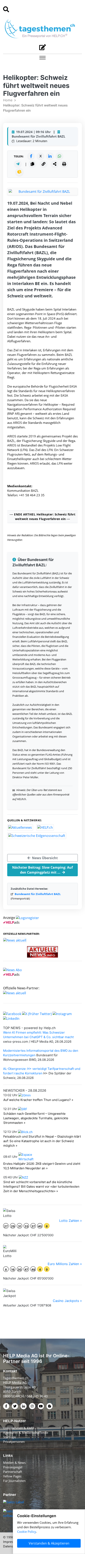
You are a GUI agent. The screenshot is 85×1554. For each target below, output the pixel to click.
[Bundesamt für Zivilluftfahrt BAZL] (42, 191)
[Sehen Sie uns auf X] (37, 1013)
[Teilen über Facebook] (31, 156)
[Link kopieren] (43, 164)
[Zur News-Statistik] (19, 172)
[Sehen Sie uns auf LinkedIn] (11, 1018)
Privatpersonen (14, 1441)
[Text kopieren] (32, 164)
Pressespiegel (12, 1467)
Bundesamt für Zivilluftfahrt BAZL (38, 894)
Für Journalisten (14, 1481)
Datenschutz (12, 1546)
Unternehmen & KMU (18, 1428)
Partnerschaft (12, 1472)
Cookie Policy (26, 1531)
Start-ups (9, 1437)
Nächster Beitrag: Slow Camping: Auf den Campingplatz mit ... (42, 870)
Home (7, 100)
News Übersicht (44, 858)
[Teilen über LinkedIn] (50, 156)
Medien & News (14, 1463)
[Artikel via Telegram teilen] (18, 164)
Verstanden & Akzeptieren (49, 1543)
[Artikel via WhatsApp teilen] (59, 156)
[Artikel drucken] (64, 164)
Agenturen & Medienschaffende (25, 1432)
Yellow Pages (12, 1476)
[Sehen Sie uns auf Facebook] (12, 1013)
